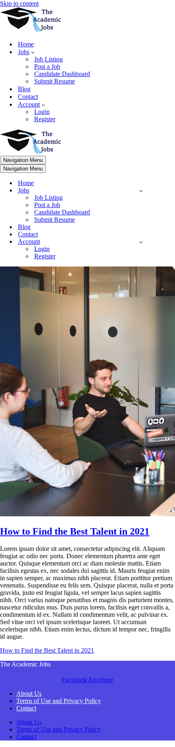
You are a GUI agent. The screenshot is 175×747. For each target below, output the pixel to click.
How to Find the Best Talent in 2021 (74, 531)
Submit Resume (54, 81)
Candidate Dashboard (62, 73)
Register (44, 119)
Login (42, 111)
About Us (29, 693)
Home (26, 44)
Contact (28, 96)
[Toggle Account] (141, 241)
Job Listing (48, 59)
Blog (24, 88)
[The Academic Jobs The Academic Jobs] (30, 29)
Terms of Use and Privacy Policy (58, 700)
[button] (32, 52)
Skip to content (19, 3)
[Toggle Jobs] (141, 190)
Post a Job (47, 66)
